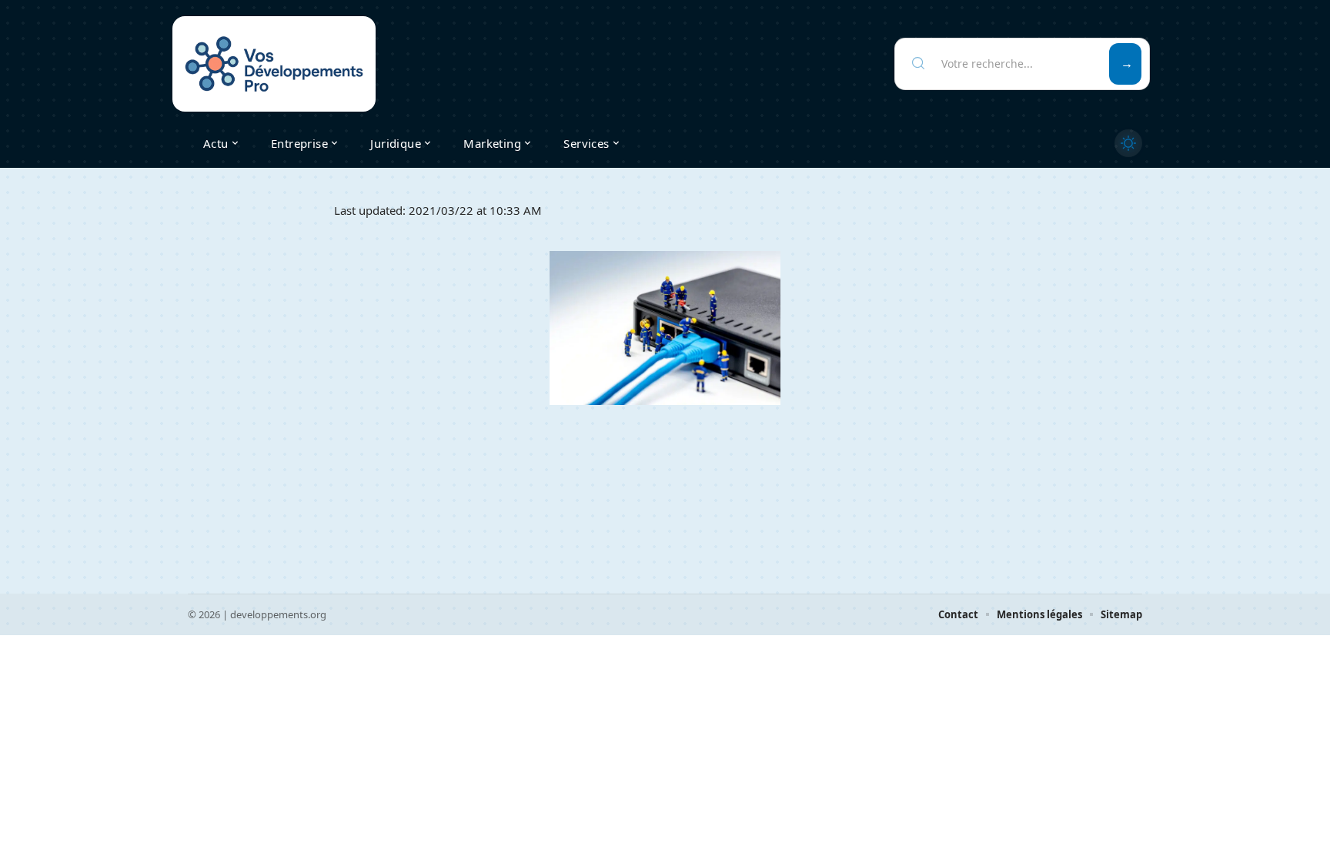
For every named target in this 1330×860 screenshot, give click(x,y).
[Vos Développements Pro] (274, 64)
